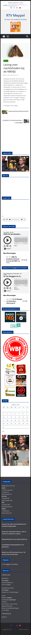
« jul (3, 431)
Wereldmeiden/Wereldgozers (18, 111)
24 (3, 423)
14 (19, 417)
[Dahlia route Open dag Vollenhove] (15, 164)
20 (15, 420)
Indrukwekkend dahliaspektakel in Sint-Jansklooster (17, 6)
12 (11, 417)
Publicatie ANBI (6, 575)
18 (7, 420)
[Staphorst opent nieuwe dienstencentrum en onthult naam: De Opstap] (15, 458)
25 (7, 423)
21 (19, 420)
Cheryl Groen (15, 75)
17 (3, 420)
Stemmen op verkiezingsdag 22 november (13, 122)
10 (3, 417)
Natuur (6, 60)
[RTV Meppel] (4, 36)
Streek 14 (4, 617)
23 (27, 420)
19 (11, 420)
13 (15, 417)
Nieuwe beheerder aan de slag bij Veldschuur (14, 539)
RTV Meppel (15, 15)
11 (7, 417)
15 (23, 417)
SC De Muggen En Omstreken (10, 564)
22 (23, 420)
